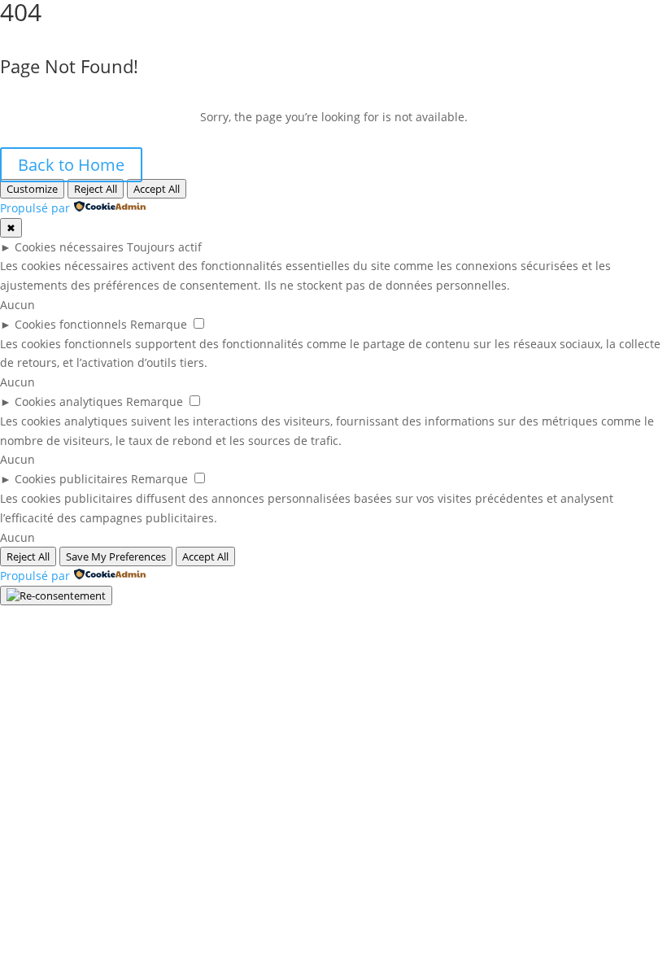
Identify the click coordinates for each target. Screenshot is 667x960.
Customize (32, 188)
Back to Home (71, 165)
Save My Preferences (116, 556)
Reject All (95, 188)
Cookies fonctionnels (71, 324)
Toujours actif (164, 247)
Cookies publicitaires (71, 479)
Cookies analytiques (69, 401)
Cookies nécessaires (69, 247)
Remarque (158, 324)
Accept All (156, 188)
